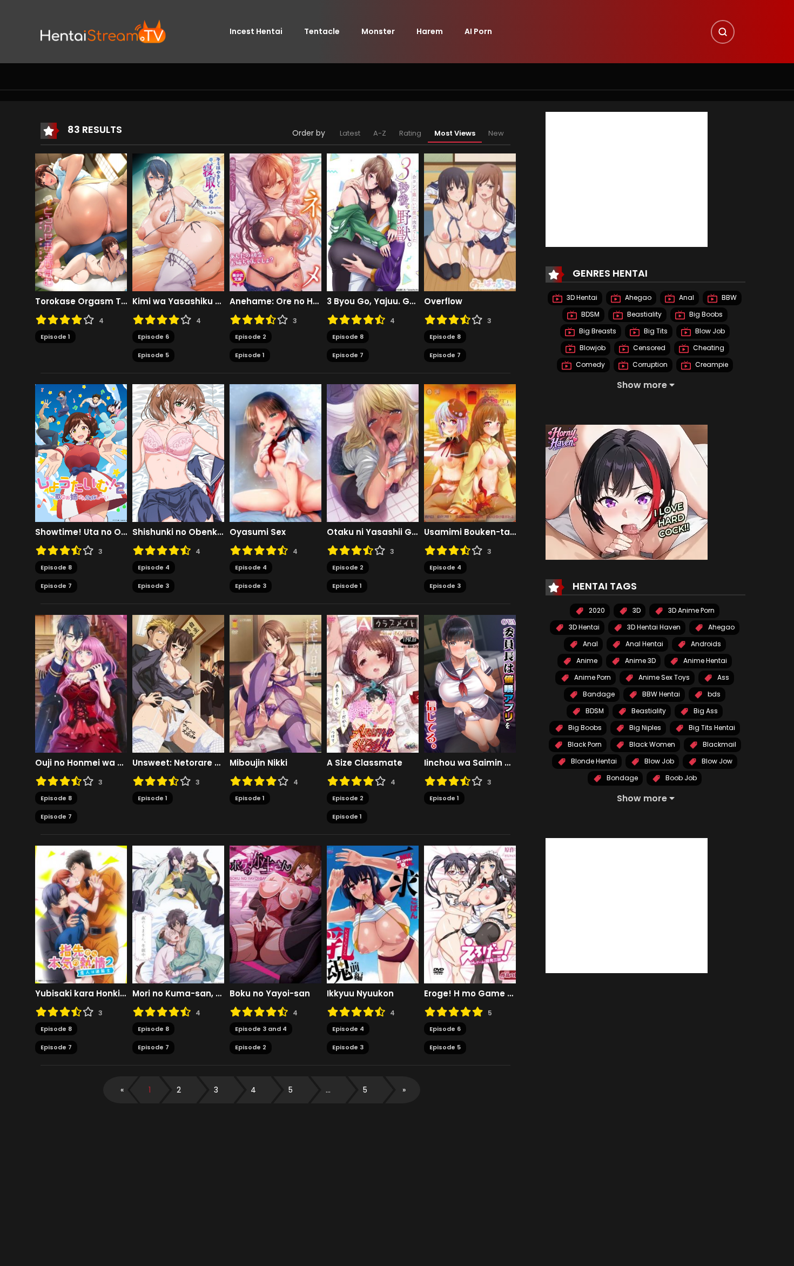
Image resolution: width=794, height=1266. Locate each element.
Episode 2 (250, 336)
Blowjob (591, 347)
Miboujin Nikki (258, 763)
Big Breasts (596, 331)
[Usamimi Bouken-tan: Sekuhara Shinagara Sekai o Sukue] (470, 452)
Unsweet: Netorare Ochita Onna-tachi (178, 763)
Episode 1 (55, 336)
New (496, 133)
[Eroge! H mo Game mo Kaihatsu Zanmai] (470, 913)
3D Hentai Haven (653, 627)
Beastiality (643, 314)
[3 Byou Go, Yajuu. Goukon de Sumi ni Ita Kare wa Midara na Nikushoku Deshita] (373, 221)
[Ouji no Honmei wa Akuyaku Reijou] (81, 683)
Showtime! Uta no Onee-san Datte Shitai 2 (81, 532)
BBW (728, 297)
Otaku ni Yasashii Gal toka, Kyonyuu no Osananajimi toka (373, 532)
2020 (596, 610)
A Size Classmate (364, 763)
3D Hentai (581, 297)
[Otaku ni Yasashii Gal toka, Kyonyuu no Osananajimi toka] (373, 452)
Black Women (651, 744)
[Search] (723, 32)
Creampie (711, 364)
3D (636, 610)
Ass (722, 677)
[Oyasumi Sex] (275, 452)
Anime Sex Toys (663, 677)
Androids (705, 643)
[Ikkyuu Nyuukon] (373, 913)
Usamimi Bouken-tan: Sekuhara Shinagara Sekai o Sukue (470, 532)
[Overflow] (470, 221)
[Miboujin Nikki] (275, 683)
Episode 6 (153, 336)
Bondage (621, 777)
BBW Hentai (660, 694)
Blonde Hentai (593, 761)
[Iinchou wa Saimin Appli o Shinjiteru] (470, 683)
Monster (378, 31)
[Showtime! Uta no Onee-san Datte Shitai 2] (81, 452)
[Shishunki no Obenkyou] (178, 452)
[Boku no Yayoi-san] (275, 913)
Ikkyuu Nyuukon (360, 994)
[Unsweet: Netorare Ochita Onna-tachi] (178, 683)
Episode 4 (154, 567)
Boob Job (680, 777)
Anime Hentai (704, 660)
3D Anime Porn (691, 610)
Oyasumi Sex (258, 532)
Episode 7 (348, 355)
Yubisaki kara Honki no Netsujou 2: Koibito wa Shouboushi (81, 994)
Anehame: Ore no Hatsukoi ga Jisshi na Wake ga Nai (275, 301)
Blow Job (709, 331)
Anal (685, 297)
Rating (410, 133)
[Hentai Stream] (103, 30)
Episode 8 (348, 336)
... (328, 1089)
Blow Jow (716, 761)
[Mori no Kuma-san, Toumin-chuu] (178, 913)
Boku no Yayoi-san (270, 994)
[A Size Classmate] (373, 683)
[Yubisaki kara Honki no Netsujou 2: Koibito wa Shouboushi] (81, 913)
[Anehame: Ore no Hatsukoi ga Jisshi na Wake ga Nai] (275, 221)
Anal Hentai (643, 643)
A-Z (379, 133)
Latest (350, 133)
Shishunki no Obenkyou (178, 532)
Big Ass (705, 710)
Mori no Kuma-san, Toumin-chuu (178, 994)
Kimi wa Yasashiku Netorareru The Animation (178, 301)
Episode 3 (153, 585)
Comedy (589, 364)
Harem (429, 31)
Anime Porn (592, 677)
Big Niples (644, 727)
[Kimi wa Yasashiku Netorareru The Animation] (178, 221)
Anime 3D (639, 660)
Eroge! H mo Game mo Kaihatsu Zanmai (470, 994)
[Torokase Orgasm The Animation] (81, 221)
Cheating (707, 347)
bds (713, 694)
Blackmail (718, 744)
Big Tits (655, 331)
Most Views (454, 133)
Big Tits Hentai (711, 727)
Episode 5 (153, 355)
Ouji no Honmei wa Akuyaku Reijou (81, 763)
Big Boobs (705, 314)
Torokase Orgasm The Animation (81, 301)
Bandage (598, 694)
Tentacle (322, 31)
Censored (648, 347)
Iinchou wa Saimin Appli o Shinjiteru (470, 763)
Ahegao (637, 297)
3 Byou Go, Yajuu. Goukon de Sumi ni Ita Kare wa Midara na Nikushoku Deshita (373, 301)
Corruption (649, 364)
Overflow (443, 301)
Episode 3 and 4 (261, 1028)
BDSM (590, 314)
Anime (586, 660)
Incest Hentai (256, 31)
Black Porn (584, 744)
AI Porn (478, 31)
